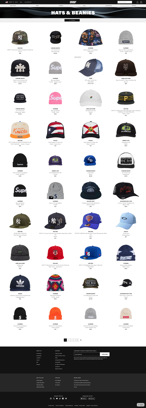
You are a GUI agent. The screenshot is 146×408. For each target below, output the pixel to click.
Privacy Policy (51, 405)
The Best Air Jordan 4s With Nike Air (81, 380)
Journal (37, 360)
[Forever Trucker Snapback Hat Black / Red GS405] (125, 190)
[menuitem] (16, 2)
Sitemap (38, 364)
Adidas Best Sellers (40, 387)
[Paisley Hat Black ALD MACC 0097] (20, 253)
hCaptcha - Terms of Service (92, 405)
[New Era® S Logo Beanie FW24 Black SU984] (20, 313)
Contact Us (57, 366)
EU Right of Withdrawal (60, 364)
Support (57, 350)
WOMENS (61, 5)
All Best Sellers (39, 380)
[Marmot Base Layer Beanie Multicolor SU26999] (90, 37)
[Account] (137, 2)
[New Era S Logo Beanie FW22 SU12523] (55, 190)
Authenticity (28, 2)
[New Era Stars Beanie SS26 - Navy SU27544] (125, 253)
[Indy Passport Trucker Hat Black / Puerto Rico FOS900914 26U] (55, 130)
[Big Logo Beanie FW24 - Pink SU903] (55, 98)
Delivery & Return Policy (60, 355)
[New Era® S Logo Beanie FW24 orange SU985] (55, 313)
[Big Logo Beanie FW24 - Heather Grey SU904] (55, 68)
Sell (21, 2)
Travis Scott (57, 382)
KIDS (84, 5)
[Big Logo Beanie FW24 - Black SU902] (20, 190)
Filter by (73, 20)
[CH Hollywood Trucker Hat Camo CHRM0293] (90, 283)
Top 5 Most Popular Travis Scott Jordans (82, 385)
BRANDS (134, 5)
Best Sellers (39, 377)
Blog (16, 2)
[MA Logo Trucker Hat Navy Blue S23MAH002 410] (90, 67)
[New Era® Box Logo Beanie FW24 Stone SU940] (125, 313)
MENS (37, 5)
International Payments (60, 360)
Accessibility (57, 362)
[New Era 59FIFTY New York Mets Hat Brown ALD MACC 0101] (125, 68)
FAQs (56, 357)
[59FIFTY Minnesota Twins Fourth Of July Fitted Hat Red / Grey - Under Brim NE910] (55, 253)
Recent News (77, 377)
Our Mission (38, 353)
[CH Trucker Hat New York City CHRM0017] (55, 37)
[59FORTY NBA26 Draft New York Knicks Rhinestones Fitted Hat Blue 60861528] (90, 221)
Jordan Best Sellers (40, 382)
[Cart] (141, 2)
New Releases (58, 380)
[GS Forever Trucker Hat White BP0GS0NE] (125, 283)
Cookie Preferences (69, 405)
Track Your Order (58, 353)
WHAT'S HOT (13, 5)
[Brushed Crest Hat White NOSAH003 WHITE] (90, 98)
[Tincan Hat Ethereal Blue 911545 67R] (125, 221)
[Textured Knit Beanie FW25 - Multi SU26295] (55, 283)
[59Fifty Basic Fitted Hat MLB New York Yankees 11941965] (20, 221)
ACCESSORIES (108, 5)
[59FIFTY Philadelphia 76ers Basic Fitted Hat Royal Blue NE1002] (90, 253)
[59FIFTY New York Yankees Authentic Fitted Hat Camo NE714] (20, 37)
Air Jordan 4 (57, 385)
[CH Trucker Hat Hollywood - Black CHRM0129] (20, 98)
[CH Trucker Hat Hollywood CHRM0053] (125, 160)
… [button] (74, 340)
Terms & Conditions (60, 405)
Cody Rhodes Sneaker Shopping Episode (82, 382)
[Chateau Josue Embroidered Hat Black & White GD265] (90, 190)
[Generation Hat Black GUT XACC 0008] (125, 130)
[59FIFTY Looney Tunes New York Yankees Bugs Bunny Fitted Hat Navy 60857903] (55, 221)
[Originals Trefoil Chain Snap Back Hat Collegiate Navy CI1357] (20, 283)
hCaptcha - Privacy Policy (79, 405)
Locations (38, 357)
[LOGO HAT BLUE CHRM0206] (90, 160)
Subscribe (105, 354)
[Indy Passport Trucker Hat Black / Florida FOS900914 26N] (90, 130)
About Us (38, 350)
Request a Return (58, 368)
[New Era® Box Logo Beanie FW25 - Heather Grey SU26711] (125, 37)
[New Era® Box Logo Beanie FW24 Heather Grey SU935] (90, 313)
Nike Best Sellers (39, 385)
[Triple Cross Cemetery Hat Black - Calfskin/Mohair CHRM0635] (20, 68)
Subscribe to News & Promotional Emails (85, 350)
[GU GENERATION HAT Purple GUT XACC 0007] (55, 160)
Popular (57, 377)
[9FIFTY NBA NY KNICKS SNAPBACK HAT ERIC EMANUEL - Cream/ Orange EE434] (20, 130)
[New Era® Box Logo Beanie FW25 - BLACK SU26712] (20, 160)
